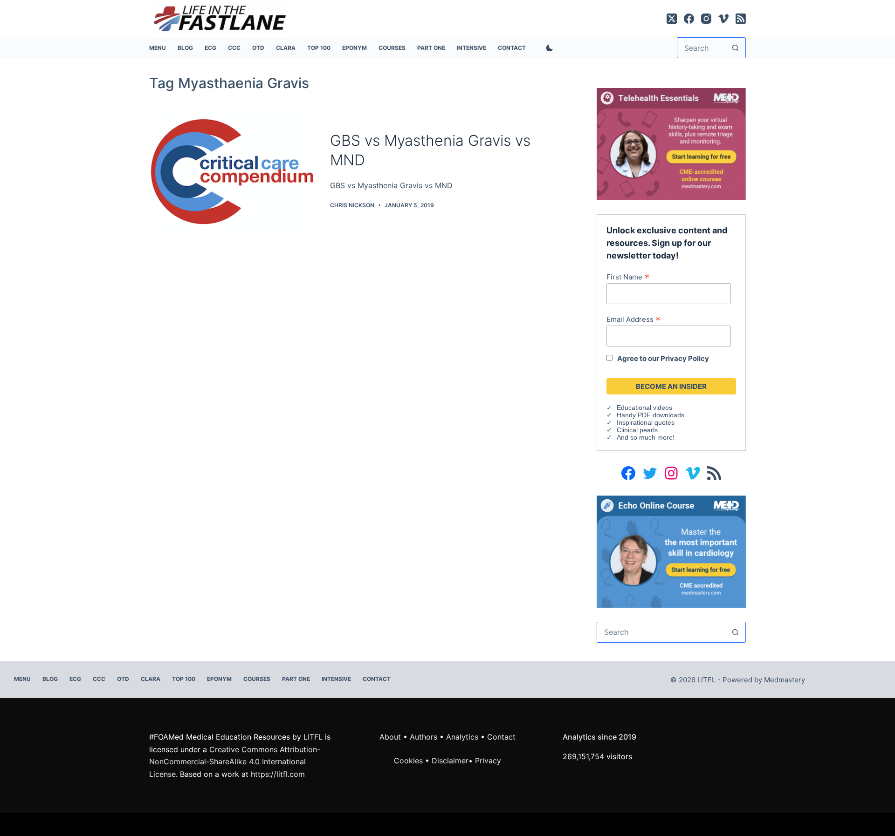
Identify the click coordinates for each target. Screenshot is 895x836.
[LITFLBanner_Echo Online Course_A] (671, 551)
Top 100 (318, 47)
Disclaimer (450, 760)
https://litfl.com (278, 774)
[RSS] (741, 19)
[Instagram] (706, 19)
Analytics (462, 736)
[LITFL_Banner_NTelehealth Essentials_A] (671, 143)
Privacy (488, 760)
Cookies (409, 760)
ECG (210, 47)
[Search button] (735, 48)
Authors (423, 736)
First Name (627, 277)
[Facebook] (689, 19)
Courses (392, 47)
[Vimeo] (723, 19)
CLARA (286, 47)
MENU (157, 47)
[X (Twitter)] (672, 19)
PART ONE (431, 47)
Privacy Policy (685, 358)
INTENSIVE (471, 47)
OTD (258, 47)
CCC (234, 47)
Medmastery (784, 679)
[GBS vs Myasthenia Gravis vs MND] (232, 170)
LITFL (313, 736)
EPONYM (354, 47)
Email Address (633, 319)
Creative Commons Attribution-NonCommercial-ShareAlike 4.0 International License (234, 762)
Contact (512, 47)
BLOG (185, 47)
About (390, 736)
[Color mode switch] (547, 48)
